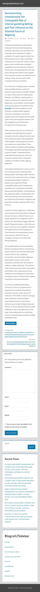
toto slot (7, 542)
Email (7, 406)
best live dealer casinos (12, 552)
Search (7, 443)
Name (7, 397)
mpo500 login (9, 566)
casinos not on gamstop (12, 557)
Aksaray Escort (9, 576)
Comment (8, 367)
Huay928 (8, 108)
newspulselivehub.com (13, 3)
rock (24, 38)
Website (7, 415)
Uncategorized (10, 323)
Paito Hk (7, 561)
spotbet (7, 571)
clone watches (9, 547)
